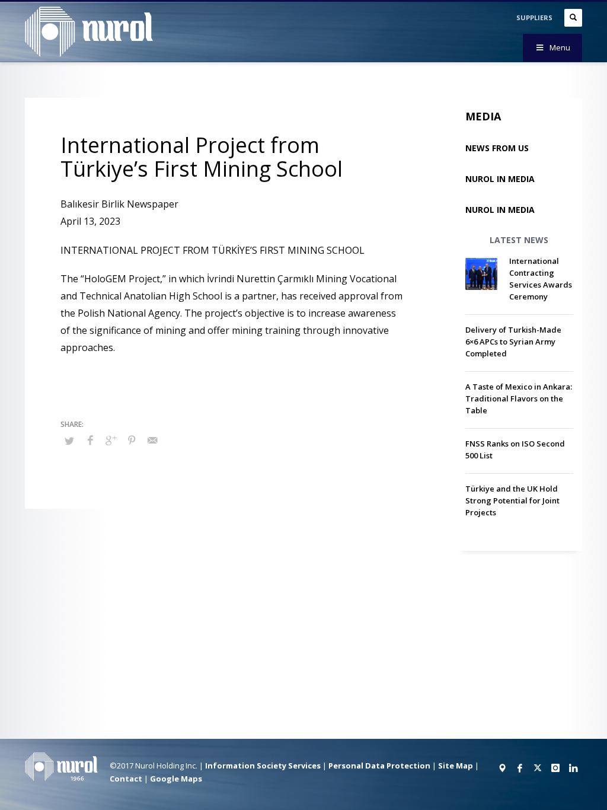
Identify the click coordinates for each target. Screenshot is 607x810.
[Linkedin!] (573, 768)
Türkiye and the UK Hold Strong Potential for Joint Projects (512, 500)
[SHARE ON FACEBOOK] (90, 440)
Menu (560, 47)
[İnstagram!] (555, 768)
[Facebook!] (520, 768)
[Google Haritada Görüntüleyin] (502, 768)
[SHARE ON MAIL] (152, 440)
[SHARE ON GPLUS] (111, 440)
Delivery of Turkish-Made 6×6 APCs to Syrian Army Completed (513, 341)
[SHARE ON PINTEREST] (131, 440)
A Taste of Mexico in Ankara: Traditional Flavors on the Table (518, 398)
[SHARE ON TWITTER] (69, 440)
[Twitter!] (538, 768)
